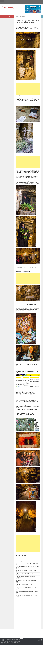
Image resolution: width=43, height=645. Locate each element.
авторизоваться (32, 557)
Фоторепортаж (22, 16)
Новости (17, 16)
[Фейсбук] (11, 16)
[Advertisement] (28, 89)
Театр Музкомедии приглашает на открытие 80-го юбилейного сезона (26, 595)
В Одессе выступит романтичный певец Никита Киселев (24, 573)
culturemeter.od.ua (4, 643)
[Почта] (9, 16)
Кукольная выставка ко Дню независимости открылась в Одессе (26, 570)
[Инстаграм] (12, 16)
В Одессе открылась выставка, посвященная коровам (24, 584)
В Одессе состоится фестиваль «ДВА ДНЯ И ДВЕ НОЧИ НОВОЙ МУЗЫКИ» (27, 563)
